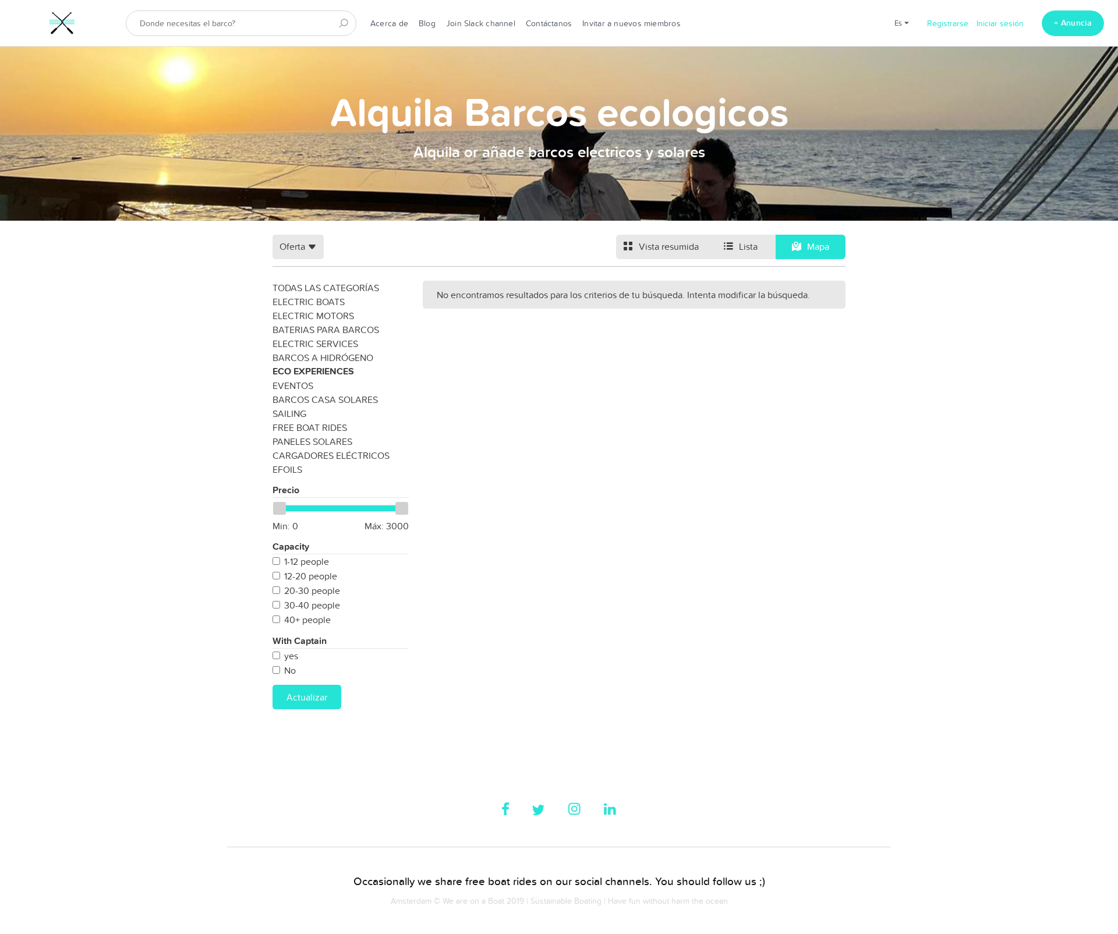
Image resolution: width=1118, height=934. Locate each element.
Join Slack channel (480, 23)
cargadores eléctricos (331, 455)
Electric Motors (313, 315)
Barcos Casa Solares (325, 399)
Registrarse (947, 23)
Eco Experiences (313, 371)
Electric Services (315, 343)
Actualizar (306, 697)
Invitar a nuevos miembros (631, 23)
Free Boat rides (310, 427)
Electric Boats (309, 301)
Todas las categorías (326, 287)
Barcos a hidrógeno (323, 357)
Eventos (293, 385)
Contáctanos (549, 23)
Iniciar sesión (1000, 23)
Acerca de (389, 23)
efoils (287, 469)
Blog (427, 23)
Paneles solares (312, 441)
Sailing (289, 413)
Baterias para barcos (326, 329)
